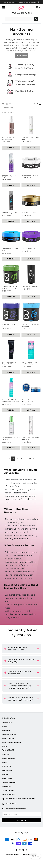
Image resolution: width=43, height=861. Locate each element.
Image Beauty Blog (8, 758)
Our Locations (7, 778)
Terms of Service (8, 790)
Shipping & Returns (9, 782)
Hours (4, 762)
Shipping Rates (7, 722)
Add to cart (11, 147)
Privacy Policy (7, 770)
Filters (35, 104)
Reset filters (8, 108)
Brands (4, 726)
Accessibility (6, 786)
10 (30, 458)
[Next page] (34, 459)
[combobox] (19, 19)
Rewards (5, 774)
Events (4, 746)
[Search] (36, 19)
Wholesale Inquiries (9, 734)
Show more (21, 56)
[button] (3, 7)
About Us (5, 754)
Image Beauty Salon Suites (11, 742)
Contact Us (6, 730)
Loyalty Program (8, 738)
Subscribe (21, 820)
